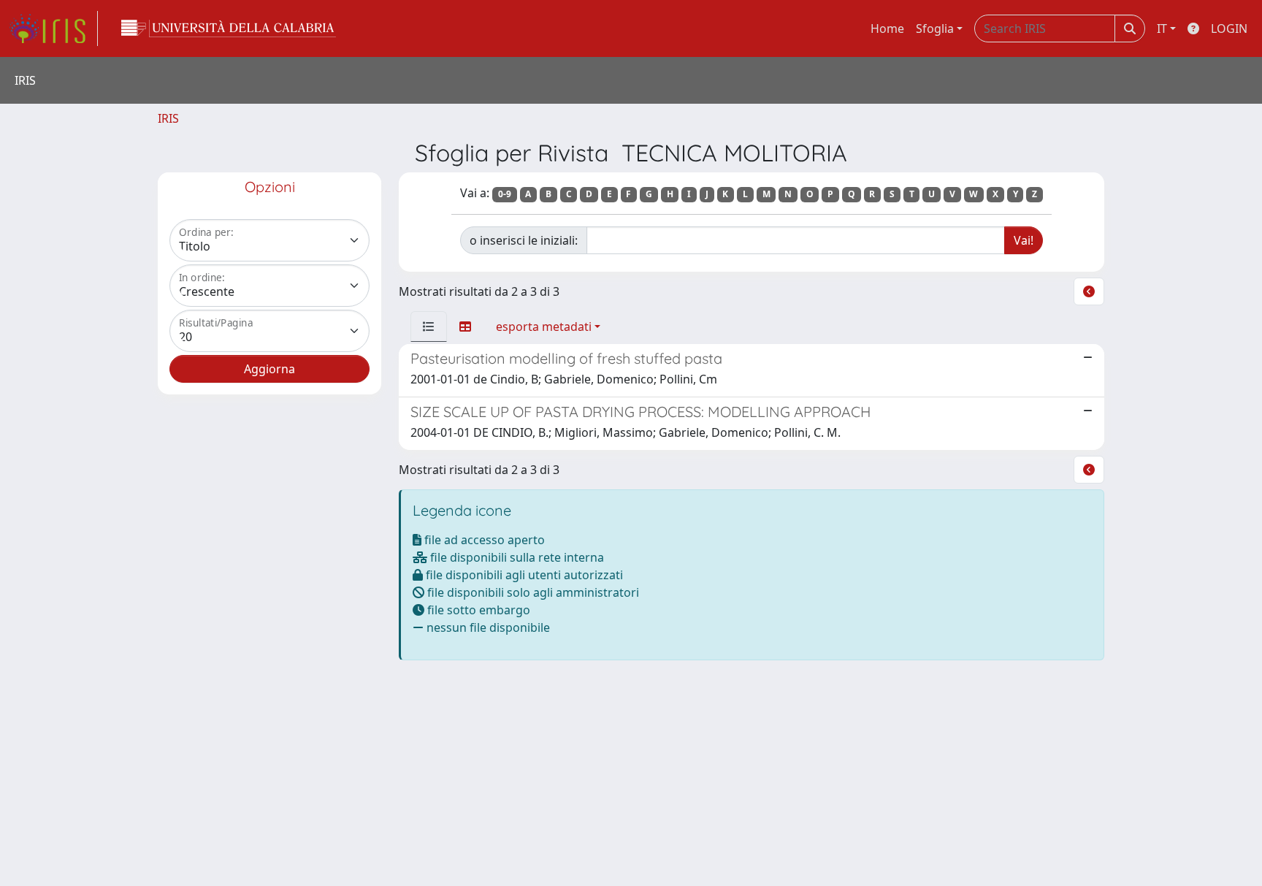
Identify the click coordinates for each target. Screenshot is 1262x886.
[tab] (428, 326)
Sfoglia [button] (935, 28)
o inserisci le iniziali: (524, 240)
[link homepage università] (229, 28)
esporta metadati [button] (544, 326)
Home (887, 28)
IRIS (168, 118)
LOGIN (1229, 28)
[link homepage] (53, 28)
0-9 (504, 194)
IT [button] (1162, 28)
